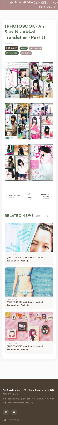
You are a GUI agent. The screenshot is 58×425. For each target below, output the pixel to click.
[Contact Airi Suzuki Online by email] (14, 412)
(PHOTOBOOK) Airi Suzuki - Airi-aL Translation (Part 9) (25, 348)
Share (29, 198)
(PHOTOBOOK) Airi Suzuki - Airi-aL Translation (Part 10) (25, 303)
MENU (47, 7)
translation (12, 53)
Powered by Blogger (14, 419)
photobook (35, 48)
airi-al (24, 48)
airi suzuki (26, 53)
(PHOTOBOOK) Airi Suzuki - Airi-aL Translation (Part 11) (25, 259)
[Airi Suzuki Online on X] (6, 412)
